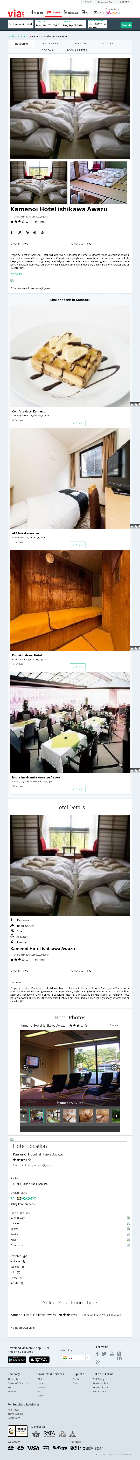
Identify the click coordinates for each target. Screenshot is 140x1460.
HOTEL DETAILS (51, 43)
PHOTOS (80, 43)
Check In (41, 21)
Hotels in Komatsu (18, 36)
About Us (13, 1379)
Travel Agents (15, 1413)
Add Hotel (13, 1409)
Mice (40, 1395)
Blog (75, 1383)
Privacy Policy (100, 1383)
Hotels (41, 1383)
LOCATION (106, 43)
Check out (67, 21)
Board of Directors (18, 1383)
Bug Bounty (99, 1391)
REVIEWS (47, 50)
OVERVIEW (21, 43)
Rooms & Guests (97, 20)
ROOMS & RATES (76, 50)
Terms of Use (100, 1387)
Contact (77, 1379)
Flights (41, 1379)
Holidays (42, 1387)
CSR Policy (98, 1379)
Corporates (14, 1417)
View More (16, 273)
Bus (39, 1391)
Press (11, 1387)
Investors (13, 1391)
